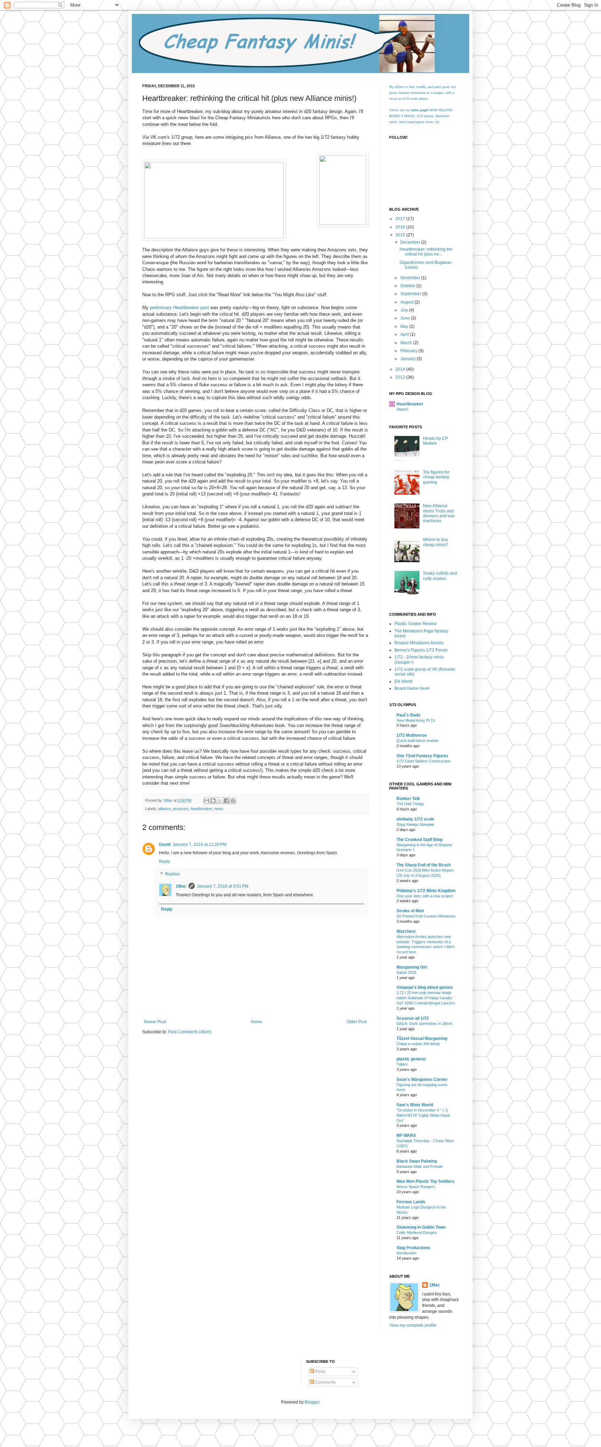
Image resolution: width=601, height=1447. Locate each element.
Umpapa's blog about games (424, 987)
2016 (400, 227)
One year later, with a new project (424, 896)
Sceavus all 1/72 (412, 1018)
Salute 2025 (406, 972)
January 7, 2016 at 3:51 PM (222, 886)
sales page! (419, 110)
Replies (172, 874)
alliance (164, 809)
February (409, 350)
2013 (400, 377)
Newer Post (155, 1021)
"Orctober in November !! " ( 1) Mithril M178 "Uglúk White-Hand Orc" (423, 1115)
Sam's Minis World (414, 1104)
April (405, 334)
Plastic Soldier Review (415, 623)
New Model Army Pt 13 (415, 720)
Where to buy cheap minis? (435, 542)
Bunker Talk (408, 798)
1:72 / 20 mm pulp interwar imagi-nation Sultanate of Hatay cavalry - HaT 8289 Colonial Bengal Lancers (425, 998)
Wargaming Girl (411, 967)
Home (256, 1021)
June (405, 318)
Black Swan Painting (416, 1161)
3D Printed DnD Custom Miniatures (426, 916)
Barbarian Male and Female (419, 1166)
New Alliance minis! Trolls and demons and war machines (439, 513)
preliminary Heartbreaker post (179, 307)
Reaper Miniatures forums (418, 642)
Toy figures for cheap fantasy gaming (436, 477)
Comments (325, 1382)
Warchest (406, 931)
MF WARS (406, 1135)
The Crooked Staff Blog (419, 839)
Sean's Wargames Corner (422, 1079)
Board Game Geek (412, 688)
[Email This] (206, 800)
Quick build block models (417, 740)
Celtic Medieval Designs (416, 1232)
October (408, 285)
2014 (400, 369)
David (164, 844)
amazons (181, 809)
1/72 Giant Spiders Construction (423, 761)
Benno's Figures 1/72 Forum (421, 650)
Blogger (312, 1402)
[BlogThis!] (213, 800)
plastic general (411, 1059)
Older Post (357, 1021)
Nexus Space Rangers (415, 1187)
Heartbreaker (409, 404)
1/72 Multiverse (411, 735)
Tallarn (402, 1064)
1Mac (181, 886)
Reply (164, 861)
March (406, 342)
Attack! (402, 409)
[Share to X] (219, 800)
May (404, 326)
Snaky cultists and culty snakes (440, 576)
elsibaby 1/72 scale (415, 819)
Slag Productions (413, 1247)
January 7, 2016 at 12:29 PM (199, 844)
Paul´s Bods (408, 715)
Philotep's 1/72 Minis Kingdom (426, 890)
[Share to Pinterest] (233, 800)
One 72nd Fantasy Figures (422, 755)
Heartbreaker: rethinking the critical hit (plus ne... (426, 252)
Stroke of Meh (410, 910)
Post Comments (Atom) (189, 1031)
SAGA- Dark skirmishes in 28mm (424, 1023)
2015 (400, 235)
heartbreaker (201, 809)
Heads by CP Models (435, 441)
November (410, 277)
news (218, 809)
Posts (320, 1371)
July (404, 310)
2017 (400, 218)
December (410, 242)
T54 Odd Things (410, 804)
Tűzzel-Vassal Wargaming (421, 1038)
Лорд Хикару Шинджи (415, 824)
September (411, 293)
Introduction (406, 1253)
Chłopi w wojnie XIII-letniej (418, 1044)
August (407, 302)
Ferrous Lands (410, 1201)
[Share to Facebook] (226, 800)
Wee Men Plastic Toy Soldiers (425, 1181)
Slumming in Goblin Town (421, 1227)
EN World (403, 681)
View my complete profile (412, 1325)
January (408, 358)
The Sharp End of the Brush (423, 865)
